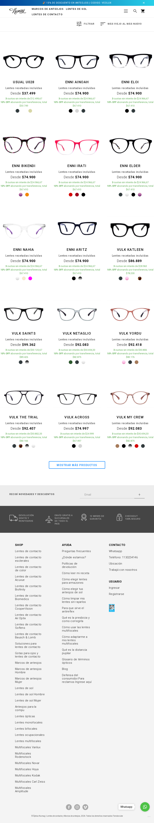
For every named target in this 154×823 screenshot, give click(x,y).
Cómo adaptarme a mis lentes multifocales (75, 640)
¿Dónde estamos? (74, 557)
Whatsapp (115, 551)
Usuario (115, 581)
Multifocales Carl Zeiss (30, 781)
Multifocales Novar (27, 763)
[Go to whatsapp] (145, 807)
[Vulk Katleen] (130, 228)
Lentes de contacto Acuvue (28, 578)
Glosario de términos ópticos (76, 661)
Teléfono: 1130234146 (123, 557)
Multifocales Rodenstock (23, 755)
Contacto (117, 545)
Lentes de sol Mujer (28, 700)
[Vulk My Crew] (130, 396)
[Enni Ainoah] (77, 61)
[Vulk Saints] (24, 312)
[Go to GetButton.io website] (145, 816)
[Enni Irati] (77, 144)
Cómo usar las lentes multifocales (76, 629)
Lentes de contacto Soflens (28, 626)
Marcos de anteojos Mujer (28, 680)
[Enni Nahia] (24, 228)
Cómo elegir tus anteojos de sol (72, 590)
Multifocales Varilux (27, 747)
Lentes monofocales (28, 722)
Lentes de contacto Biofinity (28, 587)
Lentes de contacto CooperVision (28, 607)
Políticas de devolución (70, 565)
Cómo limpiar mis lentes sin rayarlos (74, 600)
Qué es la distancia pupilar (74, 651)
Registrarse (116, 594)
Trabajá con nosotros (123, 569)
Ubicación (115, 563)
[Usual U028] (24, 61)
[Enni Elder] (130, 144)
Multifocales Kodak (27, 775)
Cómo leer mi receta (75, 573)
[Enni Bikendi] (24, 144)
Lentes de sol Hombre (30, 694)
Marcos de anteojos (28, 662)
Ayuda (67, 545)
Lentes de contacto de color (28, 568)
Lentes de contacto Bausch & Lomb (28, 635)
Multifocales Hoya (26, 769)
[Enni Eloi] (130, 61)
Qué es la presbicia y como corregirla (76, 619)
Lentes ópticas (25, 716)
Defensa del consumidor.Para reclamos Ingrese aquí (76, 678)
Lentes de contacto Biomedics (28, 597)
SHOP (19, 545)
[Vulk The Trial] (24, 396)
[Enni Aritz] (77, 228)
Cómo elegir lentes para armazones (74, 581)
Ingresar (114, 587)
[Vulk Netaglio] (77, 312)
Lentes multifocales (28, 741)
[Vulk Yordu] (130, 312)
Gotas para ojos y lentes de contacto (27, 654)
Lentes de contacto (47, 14)
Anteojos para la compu (25, 708)
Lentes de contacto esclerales (28, 559)
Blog (65, 669)
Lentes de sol (24, 688)
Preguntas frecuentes (76, 551)
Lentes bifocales (26, 728)
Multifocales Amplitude (23, 789)
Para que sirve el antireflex (73, 609)
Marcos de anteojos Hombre (28, 670)
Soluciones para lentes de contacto (27, 645)
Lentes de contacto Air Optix (28, 616)
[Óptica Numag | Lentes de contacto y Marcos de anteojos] (17, 10)
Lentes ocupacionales (30, 735)
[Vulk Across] (77, 396)
